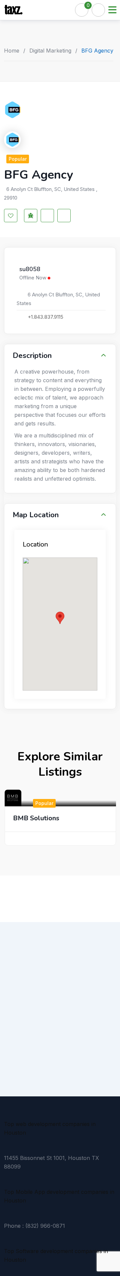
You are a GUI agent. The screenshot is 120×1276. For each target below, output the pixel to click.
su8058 (29, 269)
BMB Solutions (36, 818)
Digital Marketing (50, 50)
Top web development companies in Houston (50, 1128)
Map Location (36, 515)
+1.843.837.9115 (45, 317)
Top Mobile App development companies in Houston (59, 1196)
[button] (60, 618)
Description (32, 356)
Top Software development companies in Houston (56, 1255)
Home (11, 50)
